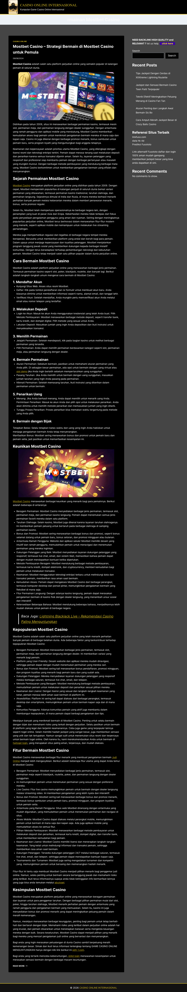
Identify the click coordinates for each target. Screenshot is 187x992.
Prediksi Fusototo (141, 144)
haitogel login (20, 743)
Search (136, 50)
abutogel (59, 882)
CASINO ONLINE (20, 41)
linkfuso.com (139, 137)
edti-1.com (78, 950)
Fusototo (153, 151)
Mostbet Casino (21, 185)
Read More (20, 966)
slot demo (21, 371)
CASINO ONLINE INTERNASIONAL (98, 987)
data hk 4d (138, 140)
